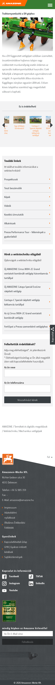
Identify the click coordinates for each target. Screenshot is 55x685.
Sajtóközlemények (13, 557)
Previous (3, 125)
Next (51, 125)
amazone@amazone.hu (22, 500)
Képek (7, 197)
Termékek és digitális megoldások (30, 426)
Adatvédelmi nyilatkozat (10, 515)
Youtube (13, 590)
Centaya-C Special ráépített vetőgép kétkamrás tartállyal (22, 302)
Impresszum (10, 507)
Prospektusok (11, 179)
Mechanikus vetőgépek (30, 431)
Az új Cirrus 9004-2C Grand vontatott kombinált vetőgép (23, 315)
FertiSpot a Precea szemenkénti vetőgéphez (26, 326)
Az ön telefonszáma (14, 382)
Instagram (14, 583)
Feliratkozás (27, 641)
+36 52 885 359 (18, 490)
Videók (7, 205)
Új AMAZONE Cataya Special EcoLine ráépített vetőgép (22, 288)
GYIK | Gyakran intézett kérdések (15, 549)
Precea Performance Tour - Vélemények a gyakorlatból (24, 234)
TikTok (39, 576)
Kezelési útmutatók (14, 214)
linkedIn (40, 583)
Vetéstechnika (10, 431)
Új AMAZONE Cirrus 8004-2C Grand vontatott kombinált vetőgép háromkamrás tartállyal (26, 273)
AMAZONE (7, 426)
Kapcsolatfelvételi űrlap (15, 541)
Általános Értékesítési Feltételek (14, 525)
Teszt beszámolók (13, 188)
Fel (48, 457)
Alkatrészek (10, 223)
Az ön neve (9, 367)
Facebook (14, 576)
